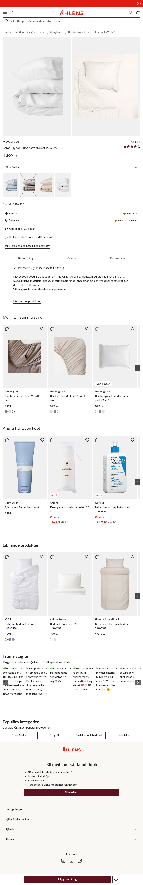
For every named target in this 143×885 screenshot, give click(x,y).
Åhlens (10, 839)
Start (6, 32)
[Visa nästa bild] (136, 368)
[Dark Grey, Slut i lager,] (28, 185)
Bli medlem (71, 792)
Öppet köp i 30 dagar (22, 229)
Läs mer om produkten (27, 301)
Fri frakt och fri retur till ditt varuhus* (31, 237)
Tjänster (11, 829)
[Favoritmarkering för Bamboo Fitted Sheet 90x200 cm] (42, 329)
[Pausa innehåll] (138, 3)
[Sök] (6, 21)
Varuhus (14, 220)
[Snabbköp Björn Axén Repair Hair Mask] (7, 440)
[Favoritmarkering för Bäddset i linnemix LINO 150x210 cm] (87, 556)
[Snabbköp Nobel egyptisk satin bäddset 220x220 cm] (97, 556)
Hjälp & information (17, 819)
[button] (13, 682)
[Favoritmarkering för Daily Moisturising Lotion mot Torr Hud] (132, 440)
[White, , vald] (63, 185)
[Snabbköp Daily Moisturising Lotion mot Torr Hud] (97, 440)
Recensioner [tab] (117, 258)
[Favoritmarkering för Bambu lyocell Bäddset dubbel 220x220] (115, 879)
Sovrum (41, 32)
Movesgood (11, 141)
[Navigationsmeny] (5, 12)
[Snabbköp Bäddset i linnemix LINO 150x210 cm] (52, 556)
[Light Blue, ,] (11, 185)
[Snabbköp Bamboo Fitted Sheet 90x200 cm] (7, 329)
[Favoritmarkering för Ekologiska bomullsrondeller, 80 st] (87, 440)
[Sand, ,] (45, 185)
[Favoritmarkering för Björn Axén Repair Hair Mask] (42, 440)
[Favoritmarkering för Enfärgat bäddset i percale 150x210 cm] (42, 556)
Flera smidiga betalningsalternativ (29, 246)
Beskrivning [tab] (25, 258)
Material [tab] (72, 258)
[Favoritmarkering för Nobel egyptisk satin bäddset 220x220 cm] (132, 556)
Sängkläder (57, 32)
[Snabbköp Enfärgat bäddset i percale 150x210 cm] (7, 556)
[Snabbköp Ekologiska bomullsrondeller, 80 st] (52, 440)
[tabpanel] (71, 283)
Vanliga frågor (14, 809)
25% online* (71, 3)
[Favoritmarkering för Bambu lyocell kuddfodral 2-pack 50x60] (132, 329)
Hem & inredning (23, 32)
